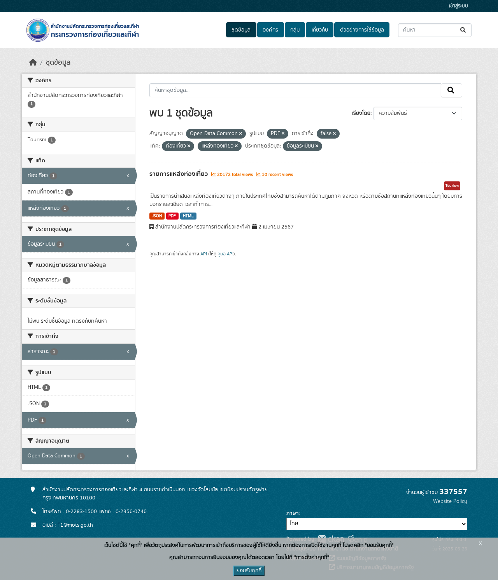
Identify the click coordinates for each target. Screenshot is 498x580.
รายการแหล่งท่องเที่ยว (179, 174)
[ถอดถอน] (240, 134)
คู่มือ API (225, 253)
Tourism (452, 185)
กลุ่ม (295, 30)
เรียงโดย (361, 113)
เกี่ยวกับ (320, 30)
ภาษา (292, 513)
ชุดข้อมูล (241, 30)
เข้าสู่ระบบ (458, 6)
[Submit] (463, 30)
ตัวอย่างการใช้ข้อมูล (362, 30)
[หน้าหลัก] (33, 63)
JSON (157, 216)
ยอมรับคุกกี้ (249, 571)
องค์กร (270, 30)
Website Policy (450, 501)
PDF (172, 216)
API (203, 253)
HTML (188, 216)
